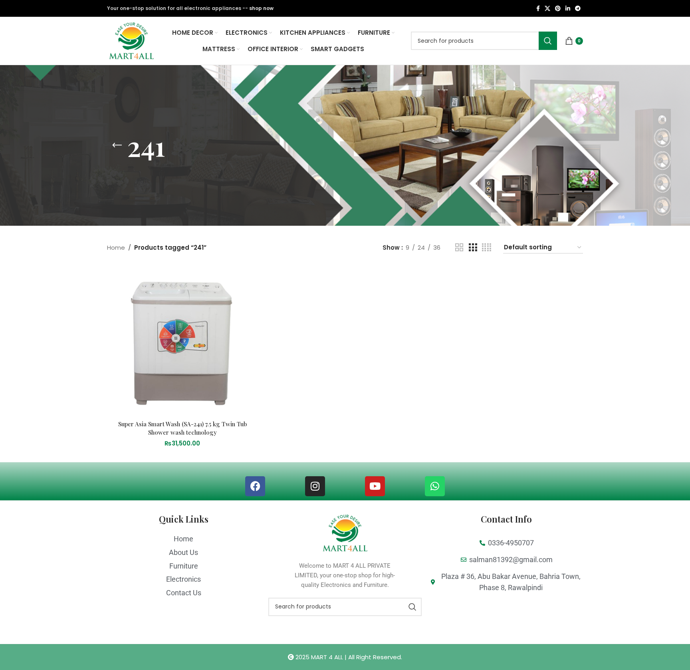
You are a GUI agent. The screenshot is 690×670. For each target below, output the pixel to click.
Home (116, 247)
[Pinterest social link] (558, 8)
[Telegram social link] (578, 8)
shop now (261, 8)
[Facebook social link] (538, 8)
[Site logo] (131, 40)
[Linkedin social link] (568, 8)
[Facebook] (255, 486)
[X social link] (547, 8)
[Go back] (117, 145)
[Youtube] (375, 486)
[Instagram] (315, 486)
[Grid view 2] (459, 247)
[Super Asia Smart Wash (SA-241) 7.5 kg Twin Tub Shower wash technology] (182, 341)
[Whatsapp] (435, 486)
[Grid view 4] (486, 247)
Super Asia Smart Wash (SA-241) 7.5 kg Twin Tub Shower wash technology (182, 428)
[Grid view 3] (473, 247)
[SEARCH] (548, 41)
